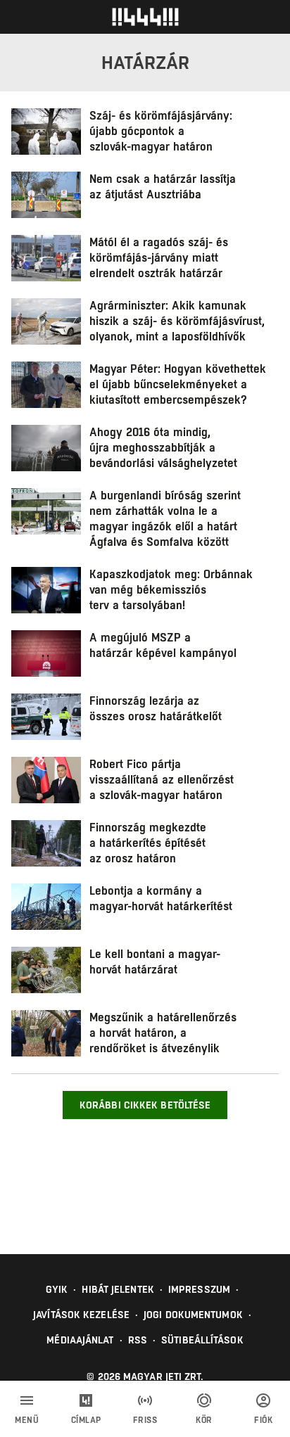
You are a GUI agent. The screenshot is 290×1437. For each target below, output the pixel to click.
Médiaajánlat (79, 1340)
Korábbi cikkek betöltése (145, 1105)
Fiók (263, 1420)
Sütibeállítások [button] (202, 1340)
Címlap (86, 1420)
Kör (204, 1420)
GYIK (57, 1289)
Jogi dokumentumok (193, 1314)
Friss (145, 1420)
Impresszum (199, 1289)
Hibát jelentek (117, 1289)
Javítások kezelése (81, 1314)
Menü (27, 1420)
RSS (137, 1340)
